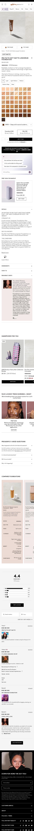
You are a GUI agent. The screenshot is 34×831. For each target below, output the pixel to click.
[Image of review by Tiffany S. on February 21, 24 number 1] (5, 659)
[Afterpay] (22, 142)
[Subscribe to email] (30, 782)
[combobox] (25, 619)
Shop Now (12, 381)
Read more (7, 733)
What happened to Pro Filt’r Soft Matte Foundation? (14, 445)
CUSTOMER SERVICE (7, 805)
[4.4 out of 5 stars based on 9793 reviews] (5, 65)
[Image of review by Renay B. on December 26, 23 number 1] (5, 697)
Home (3, 51)
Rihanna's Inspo (7, 275)
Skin (22, 9)
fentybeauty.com (19, 450)
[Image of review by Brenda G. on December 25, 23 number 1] (5, 721)
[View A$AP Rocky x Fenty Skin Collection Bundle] (13, 354)
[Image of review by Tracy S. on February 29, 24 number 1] (5, 635)
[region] (17, 589)
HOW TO (4, 270)
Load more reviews (17, 742)
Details (4, 209)
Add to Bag (21, 198)
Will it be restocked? (6, 459)
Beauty (17, 9)
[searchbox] (11, 614)
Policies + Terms (7, 815)
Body (26, 9)
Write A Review (17, 605)
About (4, 810)
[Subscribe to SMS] (30, 788)
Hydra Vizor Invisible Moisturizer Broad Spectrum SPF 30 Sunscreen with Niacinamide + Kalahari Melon (23, 186)
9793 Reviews (13, 65)
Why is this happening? (7, 463)
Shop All (12, 9)
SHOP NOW (14, 429)
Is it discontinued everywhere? (9, 455)
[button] (31, 58)
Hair (31, 9)
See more (4, 682)
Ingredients (5, 266)
